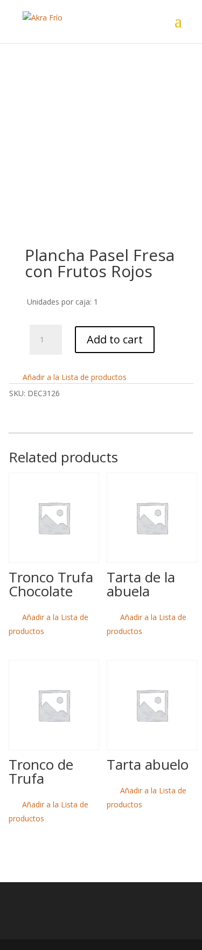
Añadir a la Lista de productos (73, 377)
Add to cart (115, 339)
